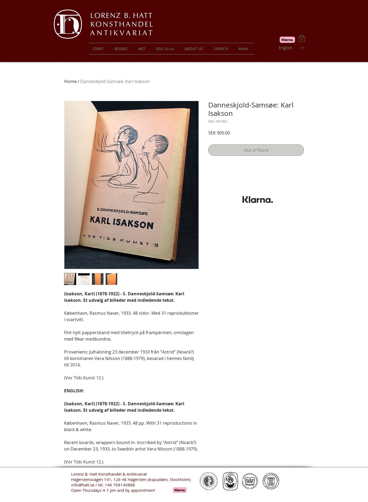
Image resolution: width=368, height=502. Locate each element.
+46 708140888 (120, 484)
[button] (302, 38)
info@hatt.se (82, 484)
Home (70, 81)
